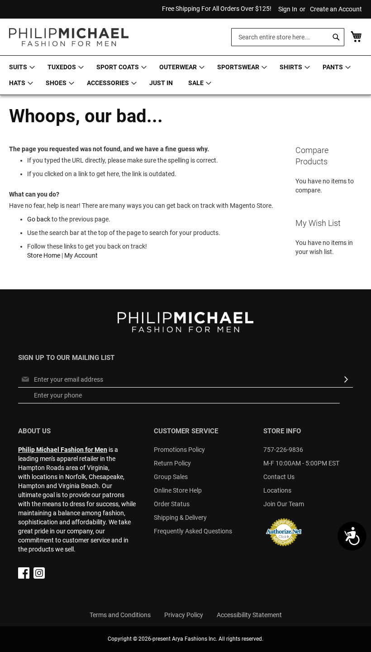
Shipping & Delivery (180, 517)
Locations (277, 490)
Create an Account (336, 9)
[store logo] (68, 37)
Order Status (172, 504)
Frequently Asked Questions (193, 531)
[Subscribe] (346, 380)
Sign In (287, 9)
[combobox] (287, 37)
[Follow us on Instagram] (39, 576)
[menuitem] (21, 67)
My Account (81, 255)
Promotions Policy (179, 449)
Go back (38, 219)
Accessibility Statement (249, 614)
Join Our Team (283, 504)
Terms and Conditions (120, 614)
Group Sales (171, 476)
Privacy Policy (183, 614)
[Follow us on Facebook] (23, 576)
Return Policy (172, 463)
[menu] (185, 75)
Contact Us (279, 476)
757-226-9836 (283, 449)
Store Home (43, 255)
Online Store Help (178, 490)
